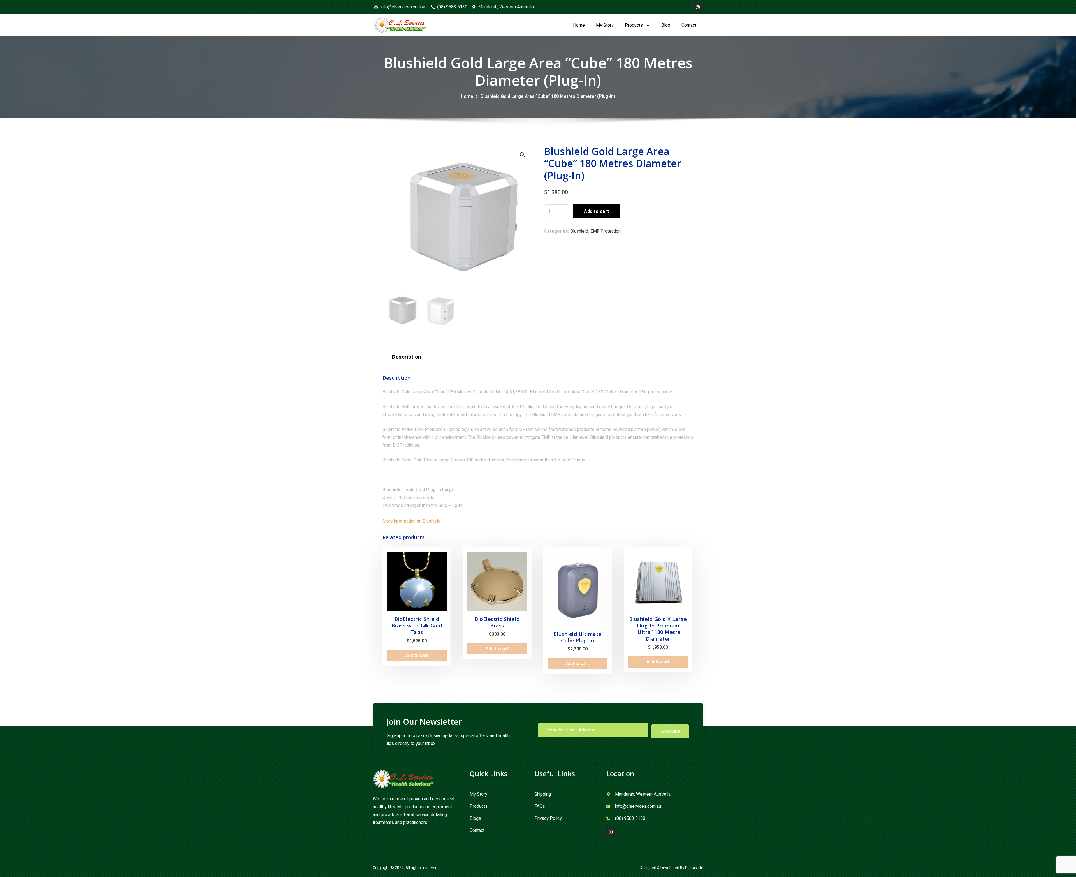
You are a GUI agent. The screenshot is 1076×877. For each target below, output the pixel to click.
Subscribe (670, 731)
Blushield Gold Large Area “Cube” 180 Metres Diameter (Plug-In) (548, 96)
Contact (688, 25)
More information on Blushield (411, 521)
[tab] (406, 359)
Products (634, 25)
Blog (665, 25)
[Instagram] (698, 7)
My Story (605, 25)
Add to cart (596, 211)
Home (579, 25)
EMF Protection (605, 231)
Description (406, 357)
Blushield (579, 231)
